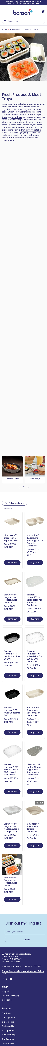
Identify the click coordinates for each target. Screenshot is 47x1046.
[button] (42, 12)
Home (4, 29)
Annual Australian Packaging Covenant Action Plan (23, 972)
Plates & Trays (15, 29)
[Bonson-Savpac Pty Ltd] (23, 12)
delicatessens (19, 114)
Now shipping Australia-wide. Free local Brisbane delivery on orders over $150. (23, 3)
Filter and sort (16, 503)
